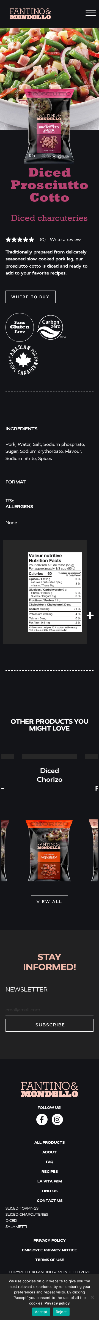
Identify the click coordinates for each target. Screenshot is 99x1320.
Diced (11, 1220)
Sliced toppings (22, 1208)
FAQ (49, 1162)
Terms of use (49, 1260)
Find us (49, 1191)
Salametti (16, 1227)
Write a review (65, 239)
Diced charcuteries (49, 218)
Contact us (49, 1201)
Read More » (49, 756)
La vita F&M (49, 1181)
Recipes (50, 1171)
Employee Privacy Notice (49, 1250)
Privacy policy (50, 1240)
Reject (61, 1311)
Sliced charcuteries (27, 1214)
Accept (41, 1311)
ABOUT (49, 1152)
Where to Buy (30, 296)
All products (49, 1142)
